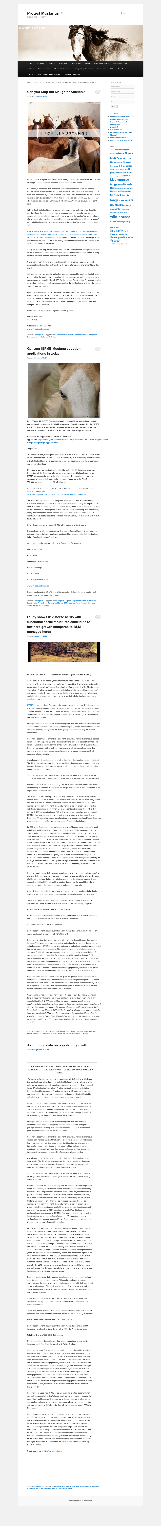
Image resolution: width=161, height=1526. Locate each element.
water (122, 212)
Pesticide (113, 191)
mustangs (51, 1488)
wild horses (37, 605)
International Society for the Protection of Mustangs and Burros (61, 602)
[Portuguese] (116, 237)
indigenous (125, 175)
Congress (127, 165)
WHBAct (31, 74)
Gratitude (51, 63)
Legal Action (75, 63)
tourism (113, 212)
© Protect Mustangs (72, 74)
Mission (87, 63)
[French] (123, 231)
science (69, 1033)
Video (112, 69)
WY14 (119, 222)
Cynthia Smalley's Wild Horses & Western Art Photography (119, 122)
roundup (115, 205)
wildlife (113, 221)
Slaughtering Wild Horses (83, 69)
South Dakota (43, 337)
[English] (114, 231)
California (114, 166)
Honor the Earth (116, 129)
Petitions (31, 69)
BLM (113, 158)
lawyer (35, 337)
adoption (68, 601)
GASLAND (114, 127)
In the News (63, 63)
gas (111, 172)
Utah (117, 212)
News (113, 187)
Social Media (101, 69)
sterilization (126, 209)
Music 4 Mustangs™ (101, 63)
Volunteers (122, 69)
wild (125, 212)
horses (128, 172)
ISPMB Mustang (69, 603)
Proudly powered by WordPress (80, 1500)
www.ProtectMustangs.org (38, 328)
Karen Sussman (81, 603)
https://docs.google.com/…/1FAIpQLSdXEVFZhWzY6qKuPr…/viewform (56, 494)
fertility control (56, 1486)
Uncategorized (39, 334)
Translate (114, 228)
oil (122, 188)
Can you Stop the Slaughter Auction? (56, 91)
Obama (118, 188)
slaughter (116, 209)
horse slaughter (115, 176)
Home (30, 63)
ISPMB (30, 705)
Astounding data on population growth (57, 1045)
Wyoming (125, 221)
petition (121, 191)
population (61, 1033)
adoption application (79, 601)
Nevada (127, 184)
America (113, 153)
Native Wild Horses (120, 63)
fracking (128, 169)
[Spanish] (115, 240)
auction (53, 334)
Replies (52, 337)
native (120, 184)
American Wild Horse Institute (121, 116)
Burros (127, 162)
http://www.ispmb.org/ (53, 1450)
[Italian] (123, 234)
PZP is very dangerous (62, 69)
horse (122, 172)
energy (122, 169)
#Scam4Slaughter (57, 601)
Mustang (54, 1033)
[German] (115, 234)
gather (116, 172)
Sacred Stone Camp (118, 137)
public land (124, 200)
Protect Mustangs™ (45, 13)
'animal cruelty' (116, 149)
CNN (120, 166)
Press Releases (44, 69)
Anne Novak (125, 153)
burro (53, 1031)
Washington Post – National (121, 140)
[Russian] (128, 237)
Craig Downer (114, 169)
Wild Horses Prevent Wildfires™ (50, 74)
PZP (131, 200)
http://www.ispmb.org (84, 191)
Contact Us (40, 63)
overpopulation (128, 188)
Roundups (126, 205)
